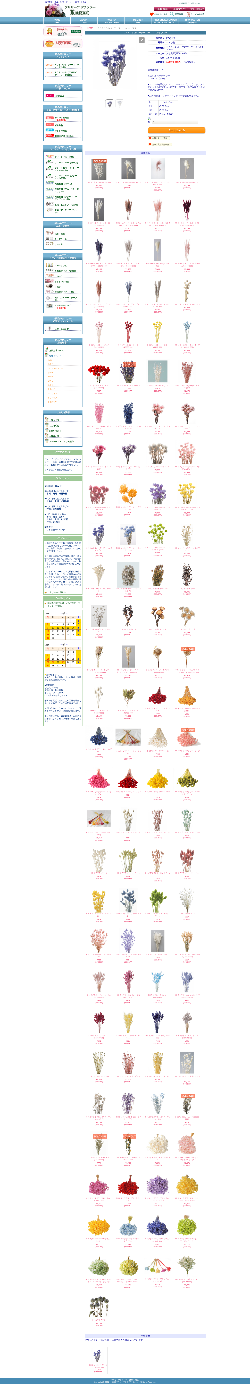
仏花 (50, 360)
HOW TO (111, 21)
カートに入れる (176, 130)
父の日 (50, 381)
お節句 (50, 373)
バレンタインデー (55, 368)
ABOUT (84, 21)
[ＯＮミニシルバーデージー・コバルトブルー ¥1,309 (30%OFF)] (97, 1362)
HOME (57, 21)
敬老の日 (51, 389)
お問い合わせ (196, 3)
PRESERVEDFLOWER (165, 21)
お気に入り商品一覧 (160, 144)
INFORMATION (192, 21)
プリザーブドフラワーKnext (127, 1382)
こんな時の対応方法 (56, 592)
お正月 (50, 364)
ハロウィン (52, 393)
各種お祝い (52, 402)
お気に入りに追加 (159, 138)
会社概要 (183, 3)
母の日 (50, 377)
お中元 (50, 385)
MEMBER (138, 21)
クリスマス (52, 398)
